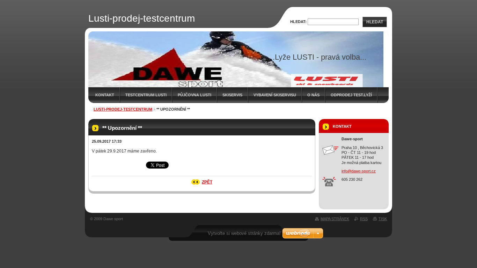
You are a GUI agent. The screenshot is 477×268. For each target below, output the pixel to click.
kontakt (104, 95)
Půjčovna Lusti (194, 95)
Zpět (207, 182)
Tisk (383, 219)
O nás (313, 95)
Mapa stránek (335, 219)
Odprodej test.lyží (351, 95)
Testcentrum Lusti (146, 95)
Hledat (374, 22)
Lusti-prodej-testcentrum (123, 109)
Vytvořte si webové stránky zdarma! (244, 233)
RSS (364, 219)
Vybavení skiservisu (275, 95)
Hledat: (298, 22)
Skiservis (232, 95)
